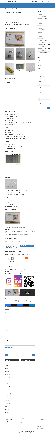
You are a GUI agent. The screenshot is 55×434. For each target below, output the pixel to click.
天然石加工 (39, 68)
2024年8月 (39, 90)
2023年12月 (39, 95)
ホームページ (22, 418)
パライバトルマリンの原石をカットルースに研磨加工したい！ (46, 24)
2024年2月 (7, 372)
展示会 (39, 60)
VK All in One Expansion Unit (33, 432)
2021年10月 (39, 98)
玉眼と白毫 (40, 81)
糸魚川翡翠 (7, 412)
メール (6, 330)
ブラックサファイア (41, 76)
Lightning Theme (27, 432)
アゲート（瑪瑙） (8, 393)
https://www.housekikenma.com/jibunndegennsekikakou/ (20, 234)
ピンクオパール (8, 397)
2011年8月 (39, 103)
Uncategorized (40, 63)
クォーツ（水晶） (41, 71)
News (7, 389)
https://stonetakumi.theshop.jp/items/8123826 (18, 227)
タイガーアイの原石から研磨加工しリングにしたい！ (42, 419)
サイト (6, 334)
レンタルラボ (25, 231)
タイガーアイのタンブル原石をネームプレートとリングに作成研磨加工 (46, 19)
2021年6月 (39, 100)
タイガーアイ (40, 73)
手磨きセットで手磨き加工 (45, 52)
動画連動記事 (39, 65)
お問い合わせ (22, 422)
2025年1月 (7, 368)
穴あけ (39, 84)
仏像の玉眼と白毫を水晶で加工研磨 (40, 428)
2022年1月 (7, 375)
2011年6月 (39, 105)
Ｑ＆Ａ (39, 62)
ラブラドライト (41, 78)
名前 (6, 326)
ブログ (21, 421)
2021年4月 (7, 380)
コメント (6, 316)
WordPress (23, 432)
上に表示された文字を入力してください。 (11, 343)
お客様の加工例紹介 (38, 426)
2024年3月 (39, 92)
